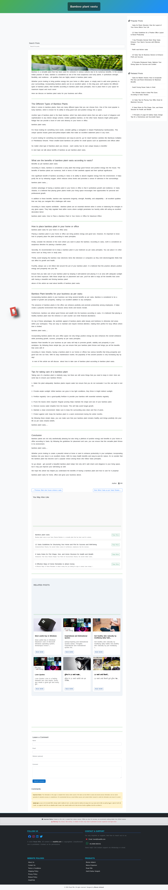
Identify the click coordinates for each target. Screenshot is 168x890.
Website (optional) (38, 756)
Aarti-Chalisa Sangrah (93, 871)
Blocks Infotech (91, 862)
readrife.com (57, 842)
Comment (35, 764)
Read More (115, 535)
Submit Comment (39, 781)
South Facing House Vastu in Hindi (143, 87)
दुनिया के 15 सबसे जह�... (73, 674)
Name (34, 740)
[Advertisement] (14, 41)
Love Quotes (40, 674)
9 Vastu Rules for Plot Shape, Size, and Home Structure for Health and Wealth (64, 554)
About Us (31, 862)
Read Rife (89, 868)
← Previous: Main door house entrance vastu (47, 490)
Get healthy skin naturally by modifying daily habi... (105, 637)
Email (34, 748)
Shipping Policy (33, 871)
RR (13, 311)
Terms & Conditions (34, 868)
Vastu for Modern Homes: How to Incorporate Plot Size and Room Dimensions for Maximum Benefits (146, 80)
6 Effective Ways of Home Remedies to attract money (55, 564)
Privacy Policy (32, 874)
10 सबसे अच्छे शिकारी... (101, 674)
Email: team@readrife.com (96, 839)
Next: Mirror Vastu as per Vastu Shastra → (107, 490)
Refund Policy (32, 877)
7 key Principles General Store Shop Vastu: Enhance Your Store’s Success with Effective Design (146, 42)
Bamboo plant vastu (42, 535)
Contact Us (31, 865)
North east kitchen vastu (140, 49)
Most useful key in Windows (46, 636)
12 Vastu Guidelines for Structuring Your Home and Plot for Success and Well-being (66, 544)
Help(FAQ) (31, 880)
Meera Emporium (91, 865)
